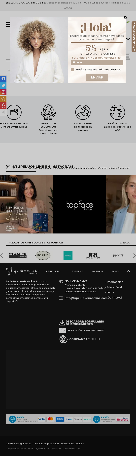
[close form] (125, 17)
